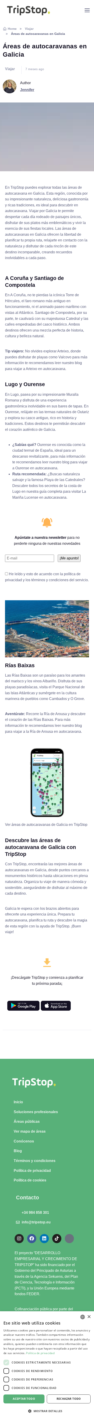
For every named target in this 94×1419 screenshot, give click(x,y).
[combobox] (82, 1317)
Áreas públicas (27, 1121)
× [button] (89, 1317)
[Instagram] (19, 1238)
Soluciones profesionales (36, 1112)
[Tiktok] (56, 1238)
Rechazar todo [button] (69, 1399)
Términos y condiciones (34, 1161)
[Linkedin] (44, 1238)
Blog (18, 1151)
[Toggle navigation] (87, 10)
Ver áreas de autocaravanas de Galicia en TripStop (46, 825)
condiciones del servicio (68, 580)
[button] (47, 1411)
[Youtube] (69, 1238)
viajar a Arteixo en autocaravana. (39, 369)
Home (12, 28)
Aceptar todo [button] (24, 1399)
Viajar (29, 28)
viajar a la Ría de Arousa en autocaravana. (47, 731)
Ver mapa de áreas (30, 1131)
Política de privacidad (32, 1171)
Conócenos (24, 1141)
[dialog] (47, 1365)
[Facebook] (31, 1238)
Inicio (18, 1102)
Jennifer (27, 90)
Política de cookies (30, 1180)
